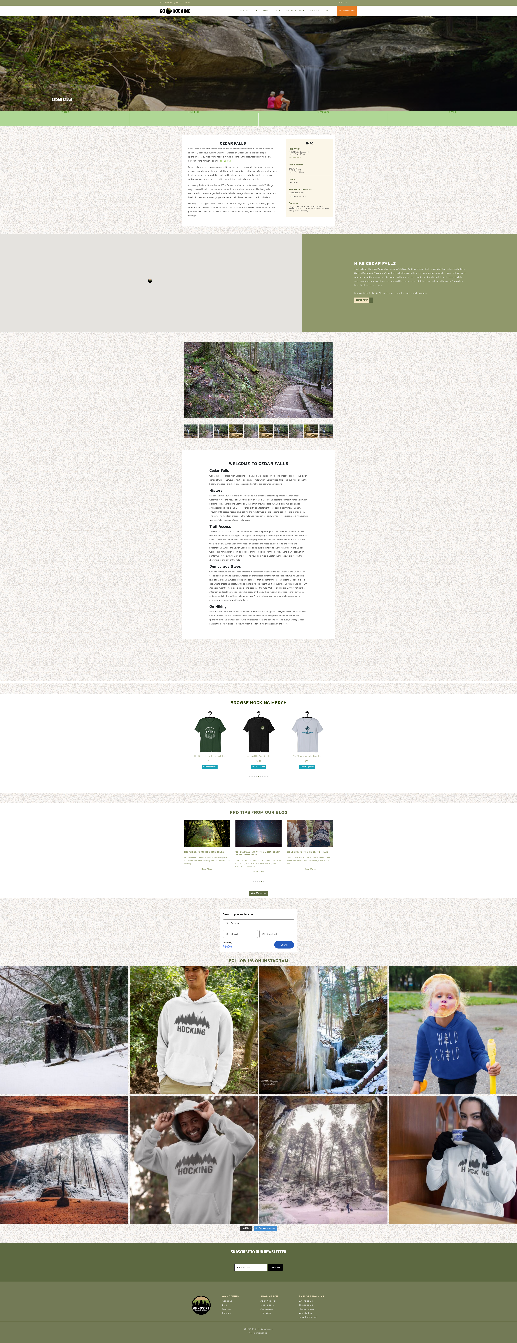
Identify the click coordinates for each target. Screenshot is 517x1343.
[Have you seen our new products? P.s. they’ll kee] (194, 1160)
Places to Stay (306, 1309)
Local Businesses (308, 1317)
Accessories (267, 1309)
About (329, 11)
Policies (226, 1313)
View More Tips (258, 893)
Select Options (209, 767)
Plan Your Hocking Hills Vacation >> (175, 3)
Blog (224, 1305)
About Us (227, 1301)
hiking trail (225, 161)
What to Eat (305, 1313)
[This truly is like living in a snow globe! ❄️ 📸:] (323, 1160)
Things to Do (306, 1305)
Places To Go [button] (247, 11)
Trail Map (362, 300)
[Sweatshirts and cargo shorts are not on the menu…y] (194, 1030)
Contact (342, 3)
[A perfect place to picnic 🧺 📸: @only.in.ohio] (64, 1160)
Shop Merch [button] (346, 11)
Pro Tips (314, 11)
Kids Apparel (268, 1305)
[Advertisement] (258, 662)
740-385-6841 (295, 158)
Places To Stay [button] (294, 11)
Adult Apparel (268, 1301)
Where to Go (306, 1301)
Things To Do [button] (270, 11)
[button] (150, 281)
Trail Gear (266, 1313)
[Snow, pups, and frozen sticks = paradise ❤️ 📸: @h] (64, 1030)
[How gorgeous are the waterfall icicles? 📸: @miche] (323, 1030)
